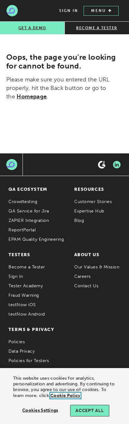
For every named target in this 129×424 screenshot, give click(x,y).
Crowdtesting (22, 201)
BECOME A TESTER (96, 28)
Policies (16, 341)
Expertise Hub (89, 211)
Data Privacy (21, 351)
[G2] (102, 164)
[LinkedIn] (117, 164)
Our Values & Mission (96, 267)
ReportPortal (22, 230)
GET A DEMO (32, 28)
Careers (82, 276)
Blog (79, 220)
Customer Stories (93, 201)
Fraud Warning (23, 295)
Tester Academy (25, 286)
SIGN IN (68, 10)
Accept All (89, 410)
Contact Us (86, 286)
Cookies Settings (40, 410)
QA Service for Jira (28, 211)
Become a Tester (26, 267)
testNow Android (26, 314)
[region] (64, 396)
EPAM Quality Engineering (36, 239)
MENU (98, 10)
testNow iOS (22, 304)
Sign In (15, 276)
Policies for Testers (28, 360)
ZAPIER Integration (28, 220)
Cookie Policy (65, 395)
